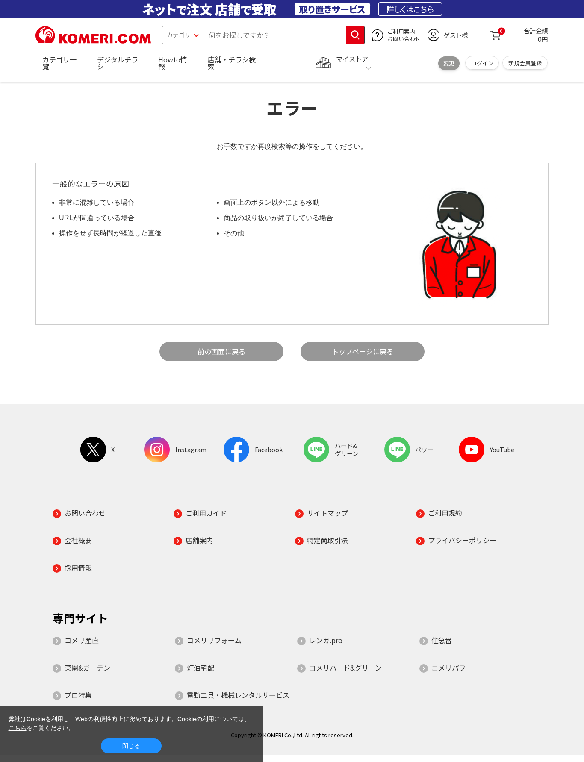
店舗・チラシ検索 (232, 62)
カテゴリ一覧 (59, 62)
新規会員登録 (525, 63)
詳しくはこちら (410, 9)
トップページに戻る (362, 351)
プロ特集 (78, 694)
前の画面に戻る (221, 351)
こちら (18, 727)
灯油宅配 (200, 667)
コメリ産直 (82, 640)
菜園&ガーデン (87, 667)
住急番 (441, 640)
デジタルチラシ (117, 62)
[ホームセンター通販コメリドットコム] (93, 40)
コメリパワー (451, 667)
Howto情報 (172, 62)
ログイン (482, 63)
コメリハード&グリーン (345, 667)
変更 (448, 63)
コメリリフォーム (214, 640)
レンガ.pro (325, 640)
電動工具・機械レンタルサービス (238, 694)
